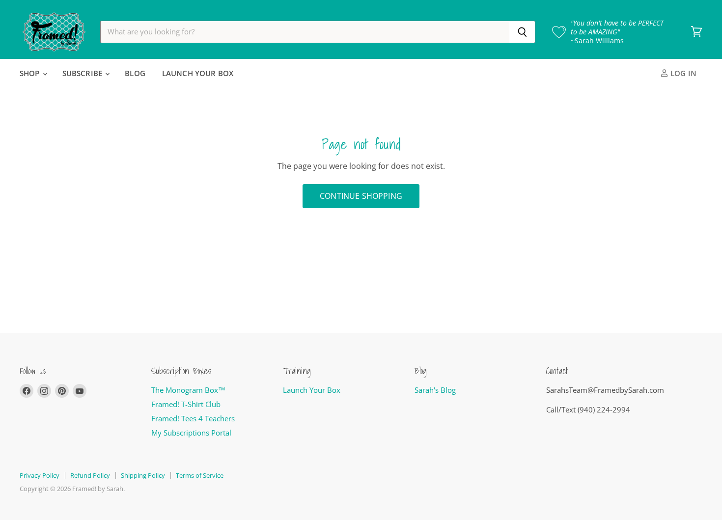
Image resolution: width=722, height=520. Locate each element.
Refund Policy (90, 475)
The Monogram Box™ (188, 390)
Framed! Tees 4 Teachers (193, 418)
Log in (682, 73)
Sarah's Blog (435, 390)
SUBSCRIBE (83, 73)
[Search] (522, 32)
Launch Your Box (311, 390)
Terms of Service (199, 475)
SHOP (31, 73)
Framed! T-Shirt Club (186, 404)
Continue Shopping (361, 196)
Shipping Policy (143, 475)
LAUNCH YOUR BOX (197, 73)
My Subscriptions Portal (191, 433)
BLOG (135, 73)
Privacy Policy (39, 475)
